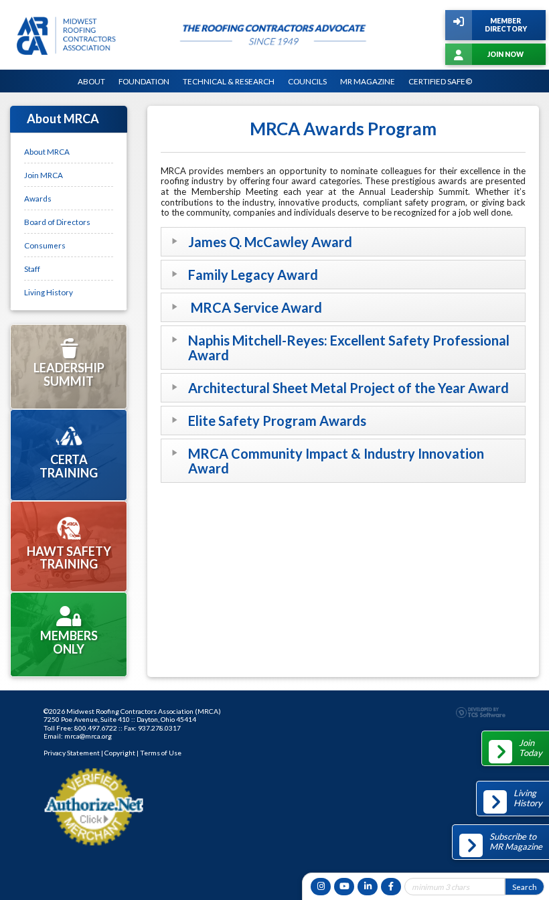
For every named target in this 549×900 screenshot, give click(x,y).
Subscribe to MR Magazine (515, 841)
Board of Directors (57, 221)
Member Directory (506, 25)
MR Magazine (367, 81)
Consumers (45, 245)
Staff (32, 268)
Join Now (505, 54)
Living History (48, 292)
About (91, 81)
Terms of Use (160, 753)
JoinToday (530, 748)
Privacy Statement (72, 753)
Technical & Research (228, 81)
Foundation (144, 81)
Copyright (119, 753)
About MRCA (47, 151)
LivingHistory (528, 798)
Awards (38, 198)
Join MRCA (43, 174)
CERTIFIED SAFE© (440, 81)
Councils (307, 81)
